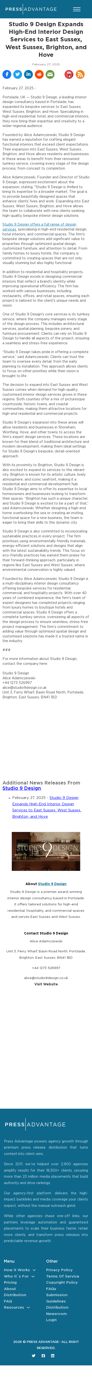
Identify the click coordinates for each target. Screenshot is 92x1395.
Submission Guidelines (56, 1298)
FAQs (51, 1289)
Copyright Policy (62, 1282)
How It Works (17, 1270)
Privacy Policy (59, 1270)
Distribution (15, 1295)
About (10, 1289)
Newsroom (56, 1313)
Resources (14, 1307)
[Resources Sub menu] (28, 1307)
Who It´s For (16, 1276)
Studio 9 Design (21, 788)
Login (51, 1320)
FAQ (8, 1301)
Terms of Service (62, 1276)
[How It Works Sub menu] (34, 1270)
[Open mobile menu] (76, 9)
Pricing (10, 1282)
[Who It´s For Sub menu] (33, 1276)
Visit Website (46, 984)
